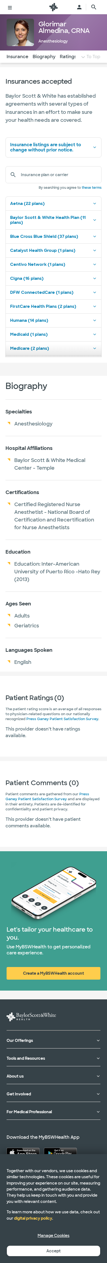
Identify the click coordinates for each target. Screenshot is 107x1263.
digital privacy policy (33, 1218)
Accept (53, 1250)
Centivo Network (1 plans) (37, 264)
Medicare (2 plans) (29, 348)
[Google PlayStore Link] (60, 1152)
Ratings (68, 57)
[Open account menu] (79, 7)
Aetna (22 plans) (27, 203)
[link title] (53, 7)
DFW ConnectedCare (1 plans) (42, 292)
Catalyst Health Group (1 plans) (42, 250)
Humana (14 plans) (29, 320)
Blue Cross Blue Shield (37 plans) (44, 236)
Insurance (17, 57)
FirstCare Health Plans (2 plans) (43, 306)
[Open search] (93, 7)
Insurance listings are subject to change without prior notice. (45, 147)
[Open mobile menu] (10, 7)
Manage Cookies (53, 1235)
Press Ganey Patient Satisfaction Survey (62, 719)
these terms (92, 187)
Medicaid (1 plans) (29, 334)
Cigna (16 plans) (27, 278)
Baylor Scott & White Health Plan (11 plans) (48, 220)
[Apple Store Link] (23, 1152)
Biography (44, 57)
